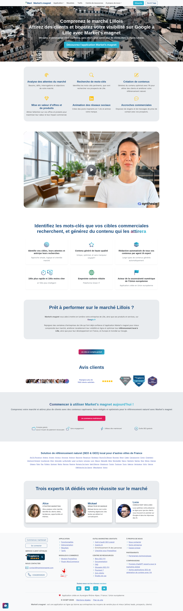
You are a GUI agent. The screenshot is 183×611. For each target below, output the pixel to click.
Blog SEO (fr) (100, 559)
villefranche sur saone (84, 468)
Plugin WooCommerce (70, 561)
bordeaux (95, 458)
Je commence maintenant (91, 418)
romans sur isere (82, 464)
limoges (87, 461)
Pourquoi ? (99, 570)
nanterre (130, 461)
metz (110, 461)
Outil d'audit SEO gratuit (104, 542)
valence (130, 464)
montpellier (117, 461)
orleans (33, 464)
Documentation (101, 561)
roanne (72, 464)
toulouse (118, 464)
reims (60, 464)
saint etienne (94, 464)
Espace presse (134, 548)
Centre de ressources (94, 3)
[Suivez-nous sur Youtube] (87, 588)
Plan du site (98, 600)
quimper (54, 464)
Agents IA (99, 545)
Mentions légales (83, 600)
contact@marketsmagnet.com (41, 568)
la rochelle (66, 461)
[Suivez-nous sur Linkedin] (78, 588)
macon (97, 461)
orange (153, 461)
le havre (79, 461)
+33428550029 (38, 575)
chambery (149, 458)
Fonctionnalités (67, 542)
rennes (66, 464)
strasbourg (104, 464)
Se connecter (36, 546)
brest (122, 458)
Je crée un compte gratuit (91, 352)
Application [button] (58, 3)
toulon (111, 464)
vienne (150, 464)
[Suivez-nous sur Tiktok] (95, 588)
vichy (145, 464)
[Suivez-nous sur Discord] (104, 588)
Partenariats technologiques (140, 556)
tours (125, 464)
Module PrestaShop (69, 559)
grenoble (58, 461)
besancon (87, 458)
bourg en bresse (105, 458)
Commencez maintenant (36, 540)
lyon (92, 461)
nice (142, 461)
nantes (137, 461)
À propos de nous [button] (113, 3)
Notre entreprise (135, 545)
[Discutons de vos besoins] (5, 605)
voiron (105, 468)
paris (38, 464)
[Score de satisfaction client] (107, 381)
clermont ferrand (33, 461)
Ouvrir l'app (151, 3)
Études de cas (100, 576)
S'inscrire (138, 3)
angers (51, 458)
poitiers (47, 464)
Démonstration (67, 545)
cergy (142, 458)
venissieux (138, 464)
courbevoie (45, 461)
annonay (65, 458)
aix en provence (36, 458)
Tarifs (80, 3)
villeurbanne (97, 468)
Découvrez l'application (91, 44)
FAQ (96, 564)
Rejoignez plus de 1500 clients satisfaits (86, 381)
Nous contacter (135, 542)
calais (127, 458)
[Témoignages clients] (47, 381)
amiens (45, 458)
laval (73, 461)
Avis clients (99, 573)
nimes (147, 461)
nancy (124, 461)
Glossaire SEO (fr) (102, 567)
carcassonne (134, 458)
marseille (104, 461)
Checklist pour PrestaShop (105, 551)
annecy (58, 458)
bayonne (79, 458)
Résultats (70, 3)
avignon (72, 458)
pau (42, 464)
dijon (52, 461)
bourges (116, 458)
